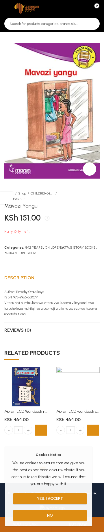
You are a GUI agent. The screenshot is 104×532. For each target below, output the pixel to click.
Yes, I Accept (50, 498)
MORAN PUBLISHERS (21, 253)
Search (92, 24)
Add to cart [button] (41, 430)
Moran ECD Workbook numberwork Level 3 (42, 411)
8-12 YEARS (13, 199)
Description (19, 277)
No (50, 515)
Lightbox (89, 169)
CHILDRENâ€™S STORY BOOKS (42, 193)
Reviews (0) (17, 330)
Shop (22, 193)
